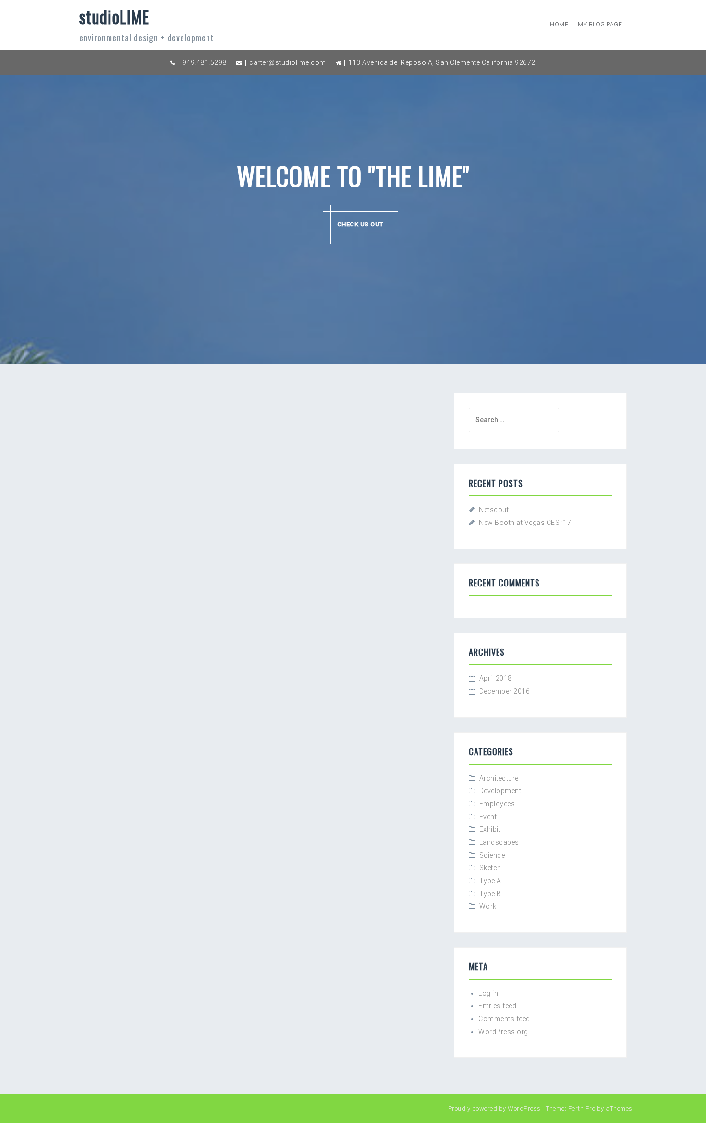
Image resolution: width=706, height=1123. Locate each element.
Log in (488, 993)
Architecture (499, 778)
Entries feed (497, 1006)
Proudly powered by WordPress (494, 1108)
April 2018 (495, 678)
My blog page (600, 24)
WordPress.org (503, 1032)
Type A (490, 881)
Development (500, 791)
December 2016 (504, 691)
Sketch (490, 868)
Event (488, 817)
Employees (497, 804)
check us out (360, 224)
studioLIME (114, 16)
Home (559, 24)
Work (488, 906)
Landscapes (499, 842)
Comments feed (504, 1019)
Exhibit (490, 829)
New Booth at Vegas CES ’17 (525, 522)
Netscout (494, 509)
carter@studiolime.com (287, 62)
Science (492, 855)
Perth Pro (582, 1108)
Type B (490, 894)
